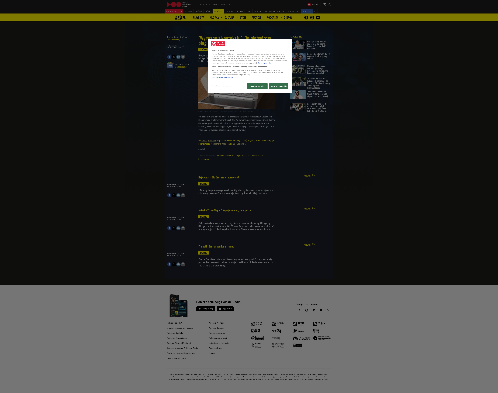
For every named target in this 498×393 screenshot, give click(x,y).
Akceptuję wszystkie (279, 86)
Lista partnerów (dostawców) (222, 77)
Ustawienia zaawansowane (222, 86)
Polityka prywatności (263, 63)
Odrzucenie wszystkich (257, 86)
